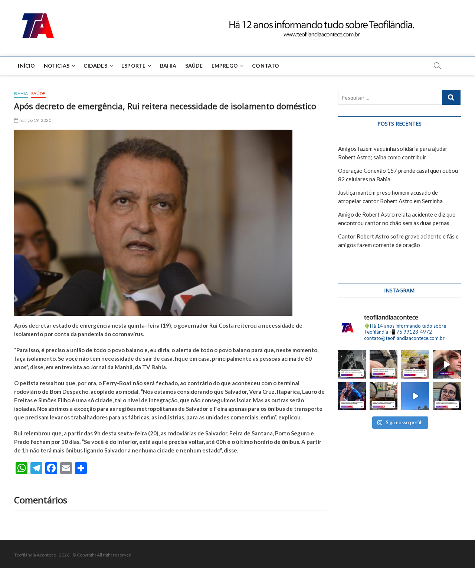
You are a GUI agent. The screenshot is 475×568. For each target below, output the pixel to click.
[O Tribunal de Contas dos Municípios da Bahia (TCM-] (447, 396)
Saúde (194, 65)
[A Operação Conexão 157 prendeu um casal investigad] (383, 364)
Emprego (225, 65)
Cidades (95, 65)
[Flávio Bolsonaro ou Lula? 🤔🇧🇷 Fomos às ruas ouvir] (415, 396)
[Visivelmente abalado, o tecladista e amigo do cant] (447, 364)
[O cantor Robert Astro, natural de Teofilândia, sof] (352, 396)
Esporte (133, 65)
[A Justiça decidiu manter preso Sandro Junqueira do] (415, 364)
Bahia (168, 65)
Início (26, 65)
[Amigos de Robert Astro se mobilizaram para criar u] (352, 364)
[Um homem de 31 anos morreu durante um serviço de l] (383, 396)
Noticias (57, 65)
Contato (265, 65)
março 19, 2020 (35, 120)
